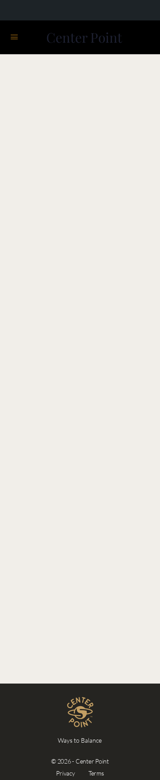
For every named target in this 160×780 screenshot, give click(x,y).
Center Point (84, 38)
